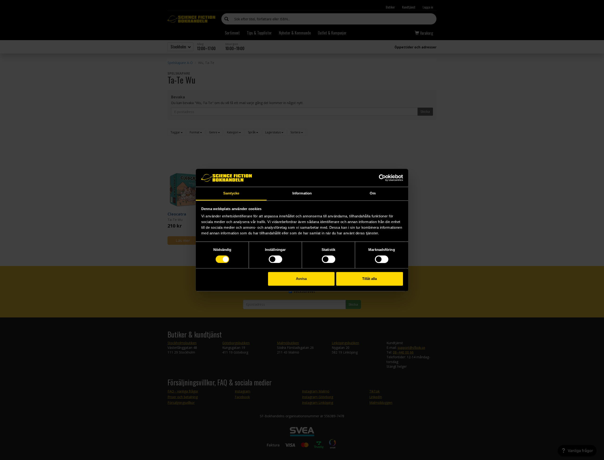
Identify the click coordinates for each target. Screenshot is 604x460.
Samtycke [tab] (231, 193)
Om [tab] (373, 193)
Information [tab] (302, 193)
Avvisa (301, 279)
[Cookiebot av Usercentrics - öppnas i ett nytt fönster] (382, 177)
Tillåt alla (369, 279)
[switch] (275, 259)
